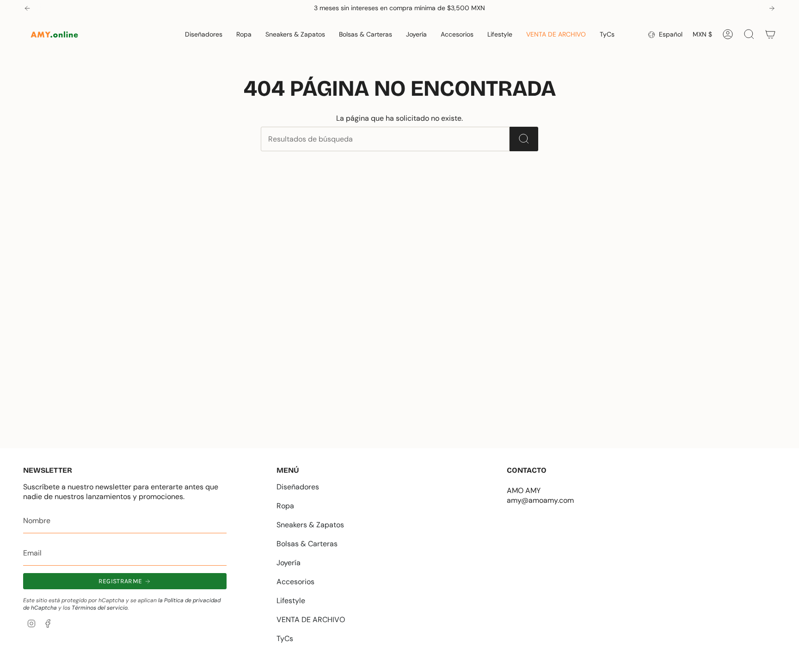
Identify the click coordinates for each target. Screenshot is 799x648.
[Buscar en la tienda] (524, 139)
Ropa (285, 506)
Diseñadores (298, 487)
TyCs (285, 638)
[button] (203, 34)
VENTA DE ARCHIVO (311, 619)
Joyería (289, 563)
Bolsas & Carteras (307, 544)
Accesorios (295, 581)
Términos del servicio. (100, 607)
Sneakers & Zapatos (310, 525)
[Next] (772, 8)
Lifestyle (291, 600)
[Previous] (27, 8)
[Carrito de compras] (770, 34)
